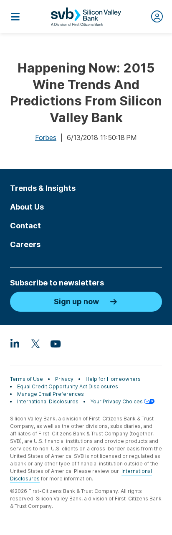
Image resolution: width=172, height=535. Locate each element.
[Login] (157, 16)
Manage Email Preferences (50, 394)
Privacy (64, 379)
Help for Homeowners (113, 379)
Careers (25, 244)
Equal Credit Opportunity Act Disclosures (67, 386)
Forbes (45, 137)
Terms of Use (26, 379)
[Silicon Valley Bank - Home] (86, 16)
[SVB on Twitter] (35, 343)
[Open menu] (15, 16)
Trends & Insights (43, 188)
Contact (25, 225)
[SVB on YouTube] (55, 343)
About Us (27, 206)
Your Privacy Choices (117, 401)
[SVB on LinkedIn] (15, 343)
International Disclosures (47, 401)
